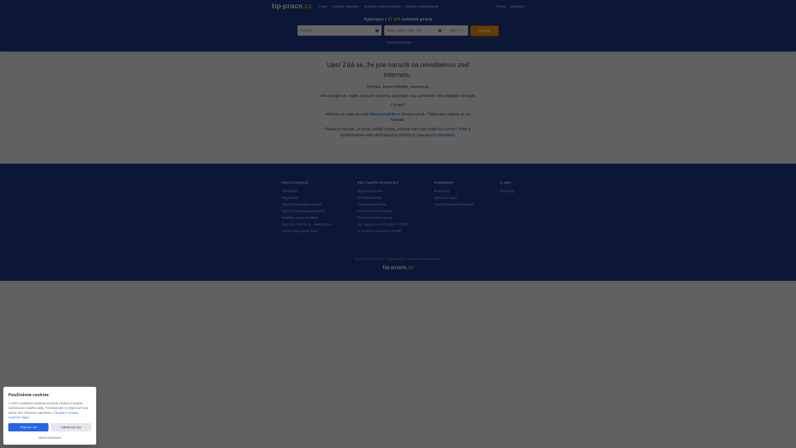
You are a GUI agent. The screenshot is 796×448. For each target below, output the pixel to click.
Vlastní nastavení (50, 437)
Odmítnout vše (71, 427)
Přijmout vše (28, 427)
